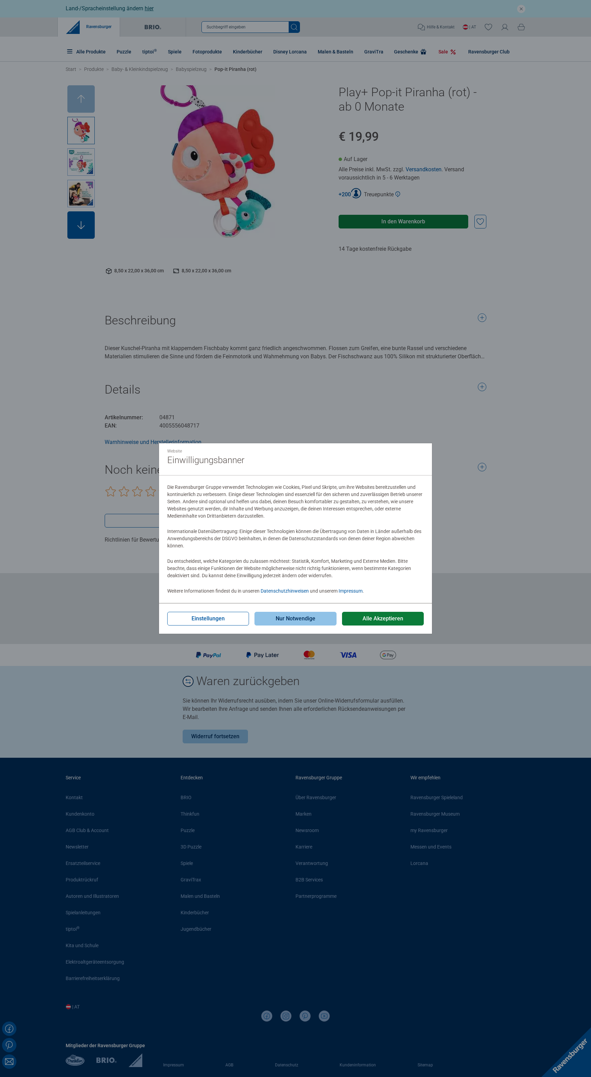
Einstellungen (208, 618)
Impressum (351, 591)
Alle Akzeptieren (383, 618)
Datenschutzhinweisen (285, 591)
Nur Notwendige (295, 618)
